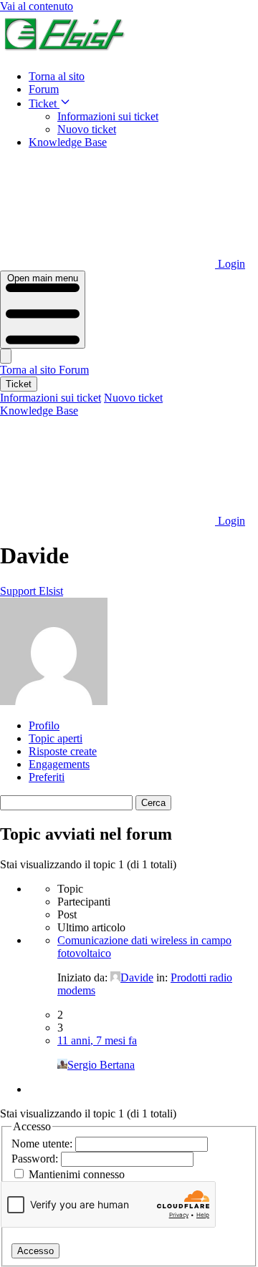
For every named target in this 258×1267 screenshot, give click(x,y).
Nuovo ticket (86, 129)
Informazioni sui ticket (107, 116)
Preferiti (46, 777)
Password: (36, 1158)
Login (230, 264)
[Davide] (54, 701)
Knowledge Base (68, 142)
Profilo (44, 725)
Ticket (44, 103)
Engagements (59, 764)
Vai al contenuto (36, 6)
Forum (44, 89)
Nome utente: (43, 1143)
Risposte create (63, 751)
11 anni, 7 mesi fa (97, 1040)
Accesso (35, 1251)
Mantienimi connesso (77, 1174)
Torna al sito (57, 76)
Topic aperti (55, 738)
